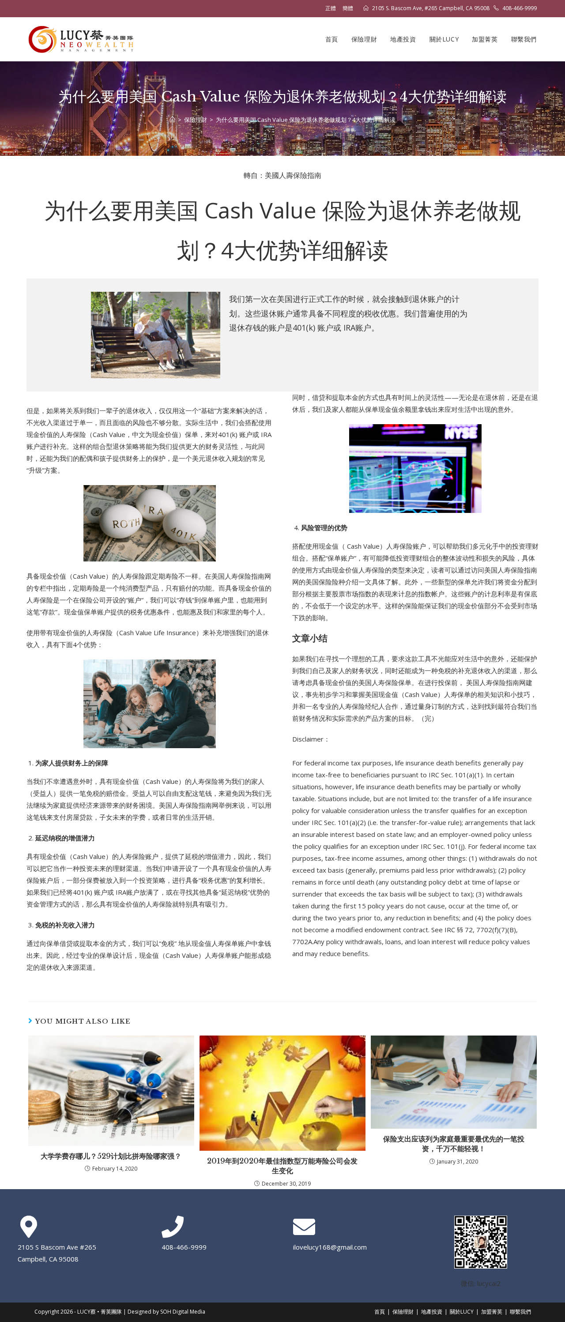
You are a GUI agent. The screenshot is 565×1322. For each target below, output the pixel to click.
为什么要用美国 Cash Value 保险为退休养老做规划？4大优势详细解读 (306, 120)
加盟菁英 (491, 1311)
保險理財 (403, 1311)
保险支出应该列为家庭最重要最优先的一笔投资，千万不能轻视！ (453, 1143)
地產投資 (431, 1311)
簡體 (348, 8)
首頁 (379, 1311)
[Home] (172, 120)
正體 (330, 8)
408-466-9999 (519, 8)
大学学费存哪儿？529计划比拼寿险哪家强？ (111, 1156)
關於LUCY (462, 1311)
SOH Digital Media (182, 1311)
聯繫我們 (520, 1311)
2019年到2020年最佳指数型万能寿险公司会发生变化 (282, 1165)
